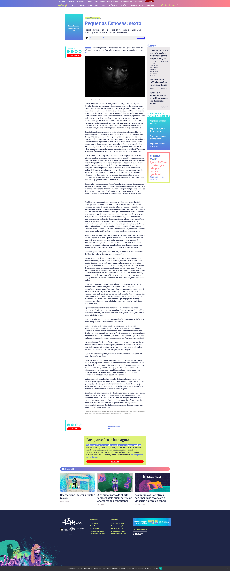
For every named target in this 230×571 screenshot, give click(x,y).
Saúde (90, 5)
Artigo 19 (152, 71)
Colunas (88, 18)
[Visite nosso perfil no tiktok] (158, 5)
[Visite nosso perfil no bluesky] (162, 5)
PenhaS (90, 1)
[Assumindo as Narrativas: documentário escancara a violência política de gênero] (152, 482)
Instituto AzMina (81, 1)
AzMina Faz (71, 1)
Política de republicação (118, 533)
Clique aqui (154, 177)
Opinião (123, 5)
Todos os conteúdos (136, 5)
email (110, 429)
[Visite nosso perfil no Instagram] (138, 534)
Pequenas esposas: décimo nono (158, 137)
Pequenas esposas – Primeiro (158, 145)
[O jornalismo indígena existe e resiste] (77, 482)
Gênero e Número (154, 65)
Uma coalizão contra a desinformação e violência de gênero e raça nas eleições (159, 54)
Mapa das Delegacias (113, 1)
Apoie (149, 1)
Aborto (97, 5)
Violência (82, 5)
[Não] (228, 568)
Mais (103, 5)
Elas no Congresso (99, 1)
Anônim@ (152, 88)
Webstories (150, 5)
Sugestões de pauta (117, 523)
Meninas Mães (138, 1)
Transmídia (152, 64)
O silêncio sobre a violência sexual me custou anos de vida (158, 82)
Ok (161, 568)
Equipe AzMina (153, 62)
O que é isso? (141, 38)
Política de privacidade (97, 531)
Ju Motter (152, 107)
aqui (86, 53)
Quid (151, 67)
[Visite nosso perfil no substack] (173, 5)
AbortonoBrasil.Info (126, 1)
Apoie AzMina (74, 55)
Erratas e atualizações (118, 531)
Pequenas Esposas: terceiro (158, 122)
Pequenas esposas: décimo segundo (158, 129)
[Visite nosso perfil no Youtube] (140, 534)
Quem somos (61, 1)
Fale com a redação (117, 526)
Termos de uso (94, 528)
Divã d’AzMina (113, 5)
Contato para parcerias (97, 533)
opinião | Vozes (95, 18)
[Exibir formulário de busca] (177, 5)
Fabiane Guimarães (73, 26)
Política (73, 5)
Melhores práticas (117, 528)
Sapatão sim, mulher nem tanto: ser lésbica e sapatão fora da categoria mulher (159, 98)
